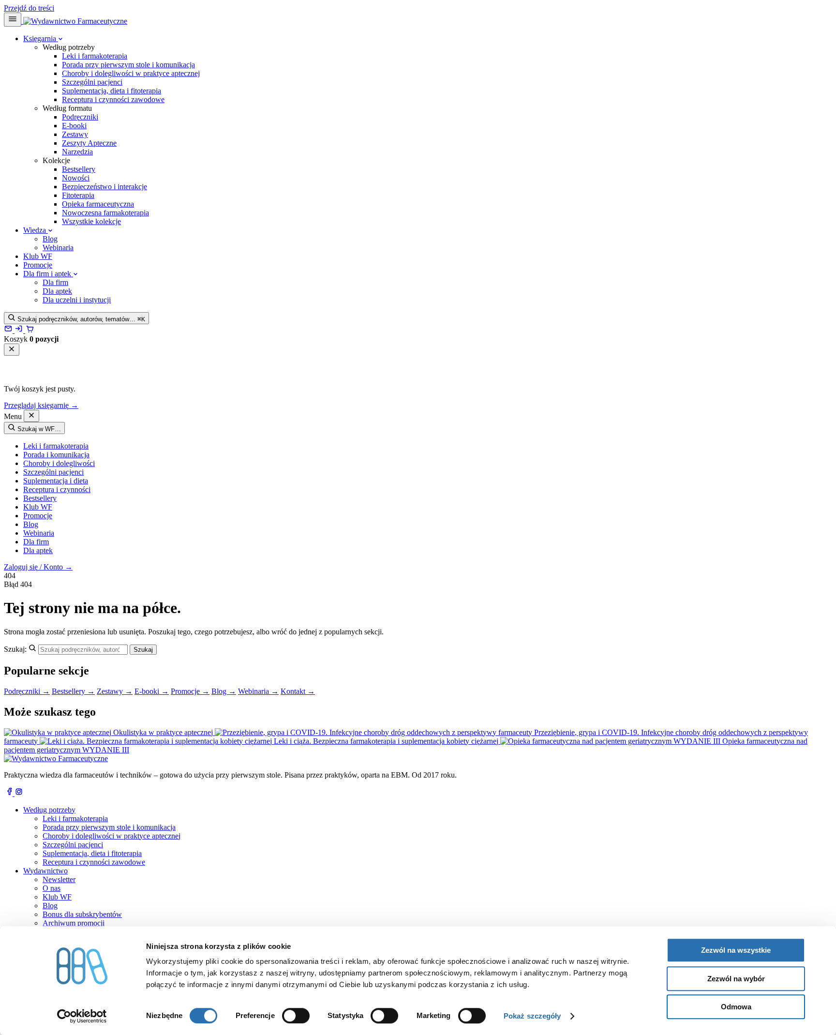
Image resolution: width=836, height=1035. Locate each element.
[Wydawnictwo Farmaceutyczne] (74, 21)
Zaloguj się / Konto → (38, 567)
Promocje (37, 265)
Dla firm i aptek (48, 274)
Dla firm (55, 282)
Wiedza (35, 230)
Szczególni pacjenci (92, 82)
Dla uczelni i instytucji (77, 300)
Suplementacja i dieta (55, 481)
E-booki (74, 125)
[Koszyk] (29, 330)
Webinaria (58, 247)
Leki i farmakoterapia (94, 56)
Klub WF (37, 256)
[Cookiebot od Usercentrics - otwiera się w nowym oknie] (82, 1016)
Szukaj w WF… (38, 429)
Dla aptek (57, 291)
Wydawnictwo (45, 871)
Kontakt (298, 691)
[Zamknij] (11, 350)
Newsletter (59, 879)
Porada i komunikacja (56, 454)
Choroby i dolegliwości (59, 463)
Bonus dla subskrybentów (82, 914)
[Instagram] (19, 793)
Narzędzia (77, 152)
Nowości (76, 178)
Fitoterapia (78, 195)
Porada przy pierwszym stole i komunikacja (128, 64)
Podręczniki (80, 117)
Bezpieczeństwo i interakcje (104, 186)
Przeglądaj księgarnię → (41, 405)
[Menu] (12, 20)
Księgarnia (40, 38)
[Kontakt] (9, 330)
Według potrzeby (49, 810)
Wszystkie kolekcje (91, 221)
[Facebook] (9, 793)
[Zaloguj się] (20, 330)
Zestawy (75, 134)
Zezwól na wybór (736, 979)
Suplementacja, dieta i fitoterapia (111, 91)
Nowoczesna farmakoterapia (105, 213)
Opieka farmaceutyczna (98, 204)
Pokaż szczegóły (532, 1016)
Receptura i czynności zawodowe (113, 99)
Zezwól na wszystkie (736, 950)
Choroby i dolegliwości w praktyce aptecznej (131, 73)
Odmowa (736, 1007)
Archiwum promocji (73, 923)
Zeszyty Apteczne (89, 143)
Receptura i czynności (56, 489)
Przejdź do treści (29, 8)
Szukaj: (15, 649)
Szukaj (143, 649)
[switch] (296, 1015)
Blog (50, 239)
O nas (51, 888)
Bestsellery (78, 169)
